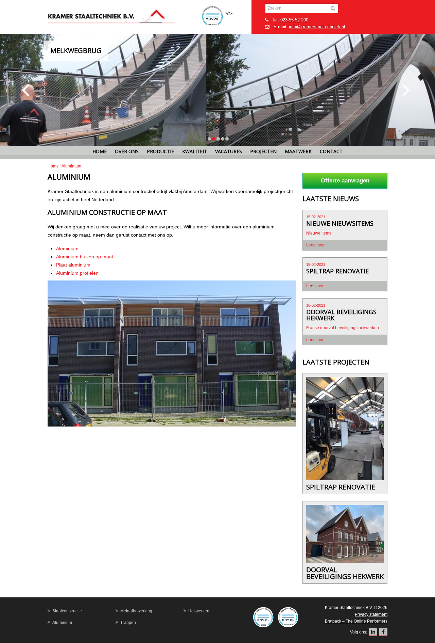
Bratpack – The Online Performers (356, 621)
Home (99, 151)
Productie (160, 151)
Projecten (263, 151)
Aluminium (67, 248)
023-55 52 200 (294, 19)
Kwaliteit (194, 151)
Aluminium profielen (77, 273)
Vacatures (228, 151)
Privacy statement (371, 614)
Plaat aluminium (73, 265)
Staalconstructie (67, 611)
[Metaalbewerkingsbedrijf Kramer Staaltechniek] (124, 16)
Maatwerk (298, 151)
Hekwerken (198, 611)
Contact (331, 151)
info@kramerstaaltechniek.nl (317, 26)
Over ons (127, 151)
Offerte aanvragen (345, 180)
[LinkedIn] (373, 632)
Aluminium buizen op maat (84, 256)
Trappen (128, 622)
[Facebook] (383, 632)
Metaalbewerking (136, 611)
